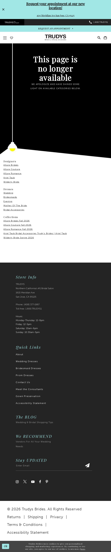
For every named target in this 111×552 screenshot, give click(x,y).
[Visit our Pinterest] (46, 481)
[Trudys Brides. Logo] (55, 38)
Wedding (8, 193)
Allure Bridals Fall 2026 (16, 221)
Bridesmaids (10, 197)
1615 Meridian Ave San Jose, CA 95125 (55, 15)
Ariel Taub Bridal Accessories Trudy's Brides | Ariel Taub (35, 233)
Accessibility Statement (31, 403)
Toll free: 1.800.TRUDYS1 (29, 308)
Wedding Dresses (27, 361)
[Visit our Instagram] (17, 481)
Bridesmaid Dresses (28, 368)
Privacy (56, 517)
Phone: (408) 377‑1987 (28, 304)
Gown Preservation (28, 396)
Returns (14, 517)
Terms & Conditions (25, 524)
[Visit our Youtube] (33, 481)
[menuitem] (12, 22)
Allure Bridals (10, 165)
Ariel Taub (9, 178)
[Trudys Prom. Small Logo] (12, 22)
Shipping (35, 517)
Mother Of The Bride (15, 205)
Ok (6, 546)
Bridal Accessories (13, 210)
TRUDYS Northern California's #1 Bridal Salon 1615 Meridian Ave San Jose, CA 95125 (35, 290)
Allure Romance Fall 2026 (18, 229)
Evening (7, 201)
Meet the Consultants (29, 389)
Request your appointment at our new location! (55, 5)
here (83, 549)
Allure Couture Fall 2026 (17, 225)
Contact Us (23, 382)
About (19, 354)
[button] (105, 38)
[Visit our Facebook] (40, 481)
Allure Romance (12, 173)
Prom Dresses (25, 375)
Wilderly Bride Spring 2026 (18, 237)
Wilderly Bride (11, 182)
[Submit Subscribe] (87, 467)
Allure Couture (11, 169)
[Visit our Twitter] (25, 481)
